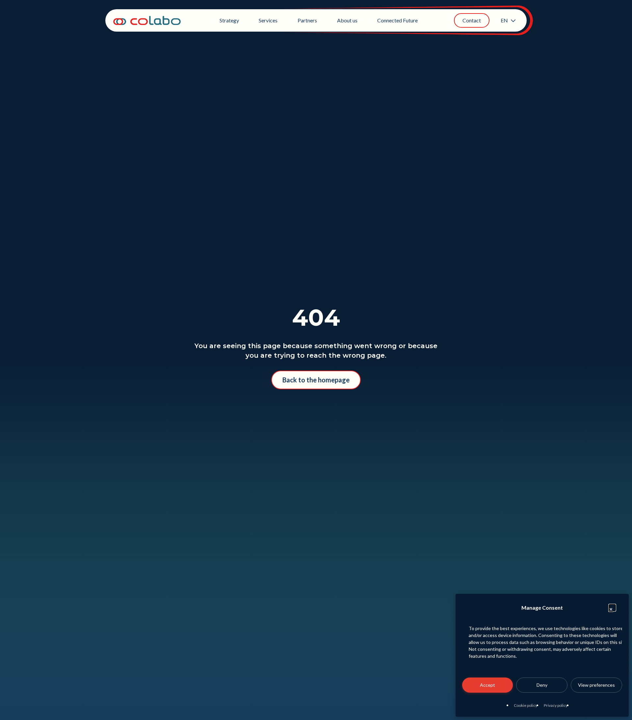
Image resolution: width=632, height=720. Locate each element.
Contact (471, 20)
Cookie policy (525, 705)
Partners (307, 20)
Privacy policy (555, 705)
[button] (612, 607)
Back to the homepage (316, 380)
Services (268, 20)
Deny (542, 685)
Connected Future (397, 20)
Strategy (229, 20)
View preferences (596, 685)
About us (347, 20)
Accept (487, 685)
